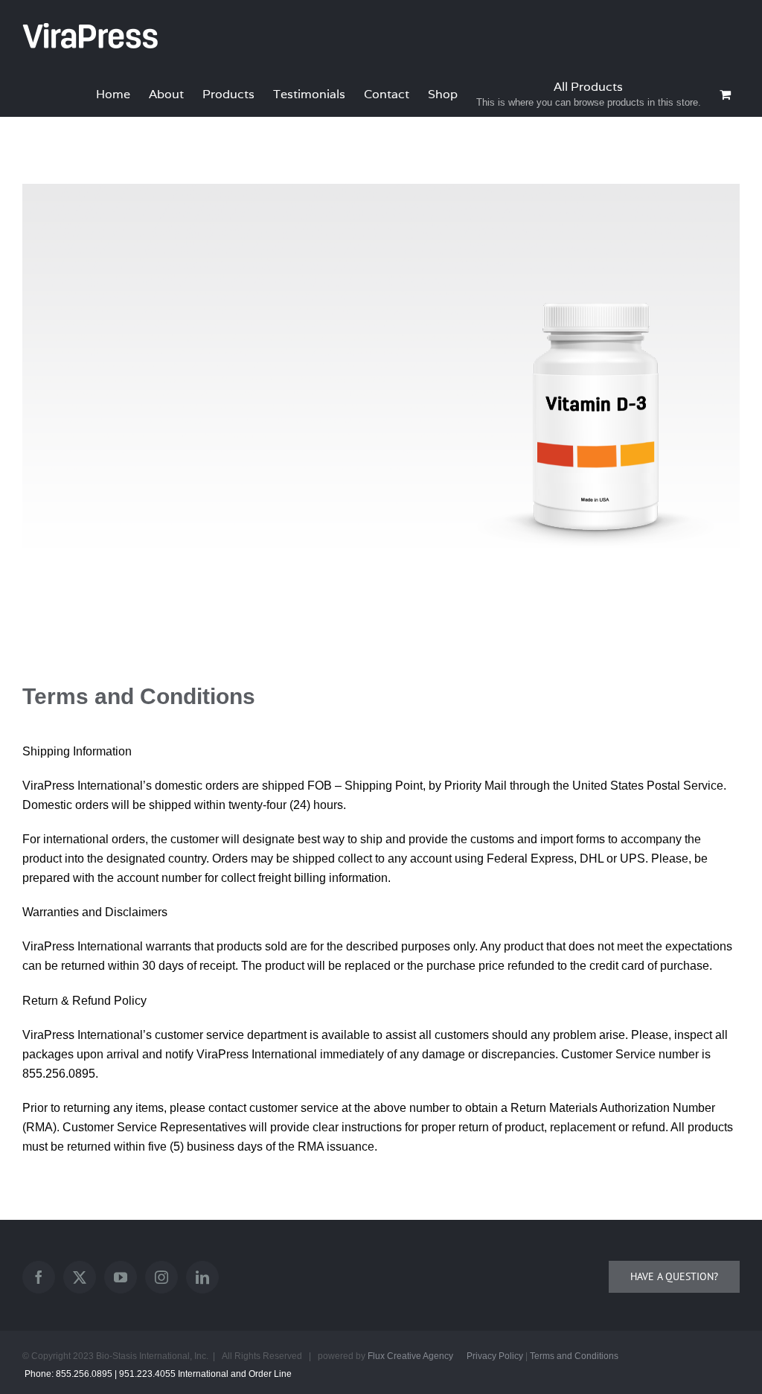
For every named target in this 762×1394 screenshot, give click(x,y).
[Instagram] (161, 1277)
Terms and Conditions (574, 1356)
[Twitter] (79, 1277)
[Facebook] (38, 1277)
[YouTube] (120, 1277)
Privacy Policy (495, 1356)
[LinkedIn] (202, 1277)
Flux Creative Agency (410, 1356)
